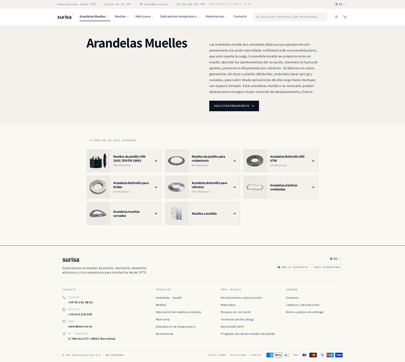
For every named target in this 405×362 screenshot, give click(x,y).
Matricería (163, 319)
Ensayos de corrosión (236, 312)
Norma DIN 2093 (232, 326)
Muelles (120, 16)
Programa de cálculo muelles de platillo (248, 334)
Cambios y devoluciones (303, 305)
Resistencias (215, 16)
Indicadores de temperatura (175, 326)
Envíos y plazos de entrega (304, 312)
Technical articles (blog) (237, 319)
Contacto (240, 16)
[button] (290, 17)
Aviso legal (218, 354)
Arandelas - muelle (169, 298)
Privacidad (238, 354)
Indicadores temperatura (178, 16)
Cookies (255, 354)
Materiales (228, 305)
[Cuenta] (336, 17)
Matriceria (142, 16)
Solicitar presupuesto (232, 105)
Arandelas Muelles (92, 16)
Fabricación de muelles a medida (178, 312)
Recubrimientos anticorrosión (241, 298)
